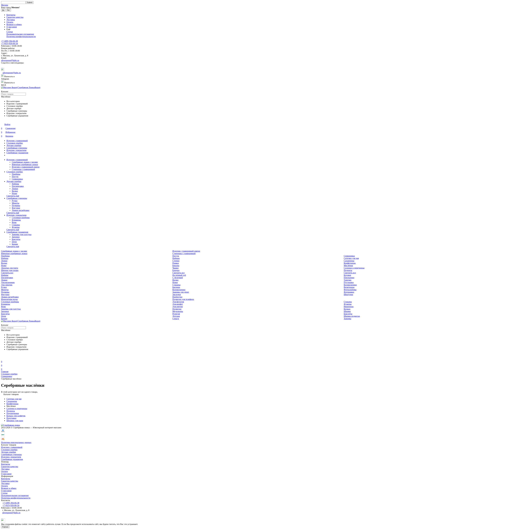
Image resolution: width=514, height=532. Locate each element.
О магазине (11, 27)
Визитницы (349, 287)
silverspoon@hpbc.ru (10, 60)
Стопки (175, 261)
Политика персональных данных (16, 442)
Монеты (15, 203)
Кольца (347, 309)
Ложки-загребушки (20, 210)
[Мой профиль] (2, 358)
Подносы (348, 270)
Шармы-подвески (352, 316)
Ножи (14, 193)
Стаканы (16, 225)
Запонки (16, 237)
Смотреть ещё (12, 196)
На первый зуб (179, 275)
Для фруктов (178, 302)
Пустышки (349, 282)
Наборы (15, 184)
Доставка (10, 19)
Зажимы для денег (180, 292)
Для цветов (177, 306)
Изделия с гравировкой (17, 140)
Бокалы (175, 265)
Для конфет (177, 304)
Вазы (14, 222)
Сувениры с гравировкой (23, 169)
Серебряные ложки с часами (25, 162)
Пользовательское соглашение (20, 34)
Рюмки (175, 263)
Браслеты (16, 239)
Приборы (16, 174)
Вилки (15, 191)
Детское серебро (13, 145)
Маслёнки (348, 265)
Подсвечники (12, 413)
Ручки (14, 201)
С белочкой (177, 277)
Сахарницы (349, 261)
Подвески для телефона (183, 299)
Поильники (349, 277)
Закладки (176, 294)
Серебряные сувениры (16, 148)
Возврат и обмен (14, 24)
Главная (4, 371)
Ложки (15, 188)
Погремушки (18, 186)
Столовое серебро (14, 143)
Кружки (347, 275)
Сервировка (17, 179)
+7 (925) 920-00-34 (9, 43)
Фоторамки (349, 292)
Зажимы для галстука (21, 234)
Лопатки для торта (9, 268)
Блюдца (175, 270)
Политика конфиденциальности (21, 36)
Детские (176, 316)
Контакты (10, 15)
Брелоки (176, 287)
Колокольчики (350, 285)
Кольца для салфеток (15, 416)
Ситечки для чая (351, 258)
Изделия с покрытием (16, 150)
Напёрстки (177, 297)
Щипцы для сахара (9, 270)
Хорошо (5, 527)
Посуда (15, 176)
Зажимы (347, 318)
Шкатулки (348, 294)
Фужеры (16, 227)
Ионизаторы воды (9, 299)
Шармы (347, 311)
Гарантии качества (14, 17)
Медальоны (177, 311)
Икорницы (349, 306)
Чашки (175, 268)
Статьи (9, 32)
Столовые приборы (21, 217)
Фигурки (16, 208)
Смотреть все (7, 273)
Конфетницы (350, 263)
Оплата (9, 22)
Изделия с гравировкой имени (25, 167)
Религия (176, 314)
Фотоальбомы (350, 290)
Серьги (175, 318)
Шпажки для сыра (14, 420)
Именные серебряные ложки (25, 164)
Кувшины (16, 220)
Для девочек (6, 285)
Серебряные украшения (17, 153)
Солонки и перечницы (354, 268)
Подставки (11, 418)
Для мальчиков (8, 282)
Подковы (16, 205)
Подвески (176, 309)
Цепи (14, 242)
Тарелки (347, 280)
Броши (15, 244)
